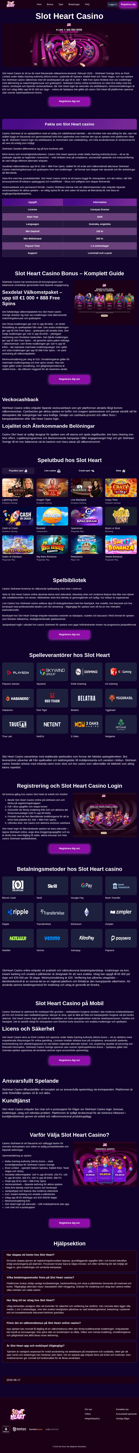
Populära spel (16, 470)
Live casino (50, 470)
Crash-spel (84, 470)
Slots (118, 470)
